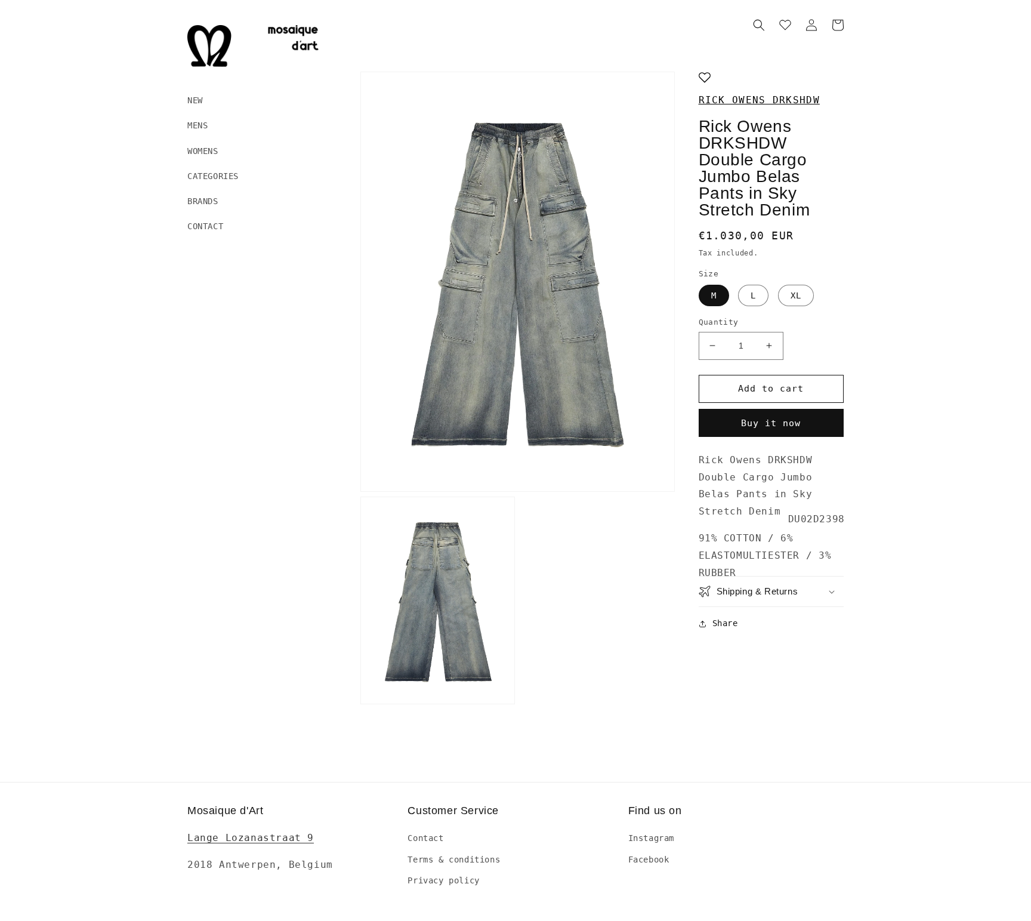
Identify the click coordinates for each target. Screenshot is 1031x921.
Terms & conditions (454, 859)
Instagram (651, 838)
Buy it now (771, 423)
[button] (759, 25)
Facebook (648, 859)
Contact (425, 838)
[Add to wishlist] (705, 78)
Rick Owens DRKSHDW (759, 100)
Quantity (719, 322)
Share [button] (725, 623)
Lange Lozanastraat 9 (250, 837)
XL (796, 295)
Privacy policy (443, 880)
